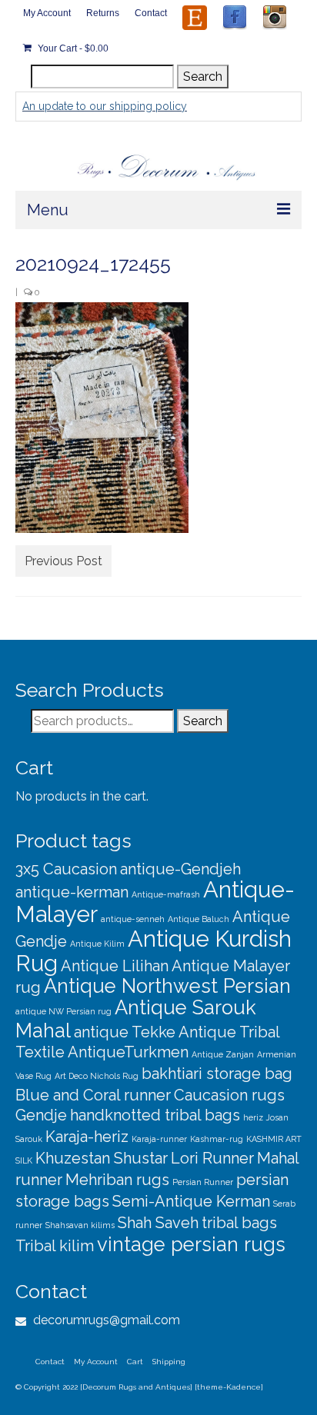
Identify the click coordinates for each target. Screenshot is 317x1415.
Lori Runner (212, 1158)
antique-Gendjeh (180, 869)
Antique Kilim (97, 943)
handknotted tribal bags (155, 1115)
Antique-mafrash (166, 894)
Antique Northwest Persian (167, 985)
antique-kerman (71, 892)
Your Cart (71, 48)
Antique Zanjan (223, 1054)
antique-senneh (133, 919)
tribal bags (239, 1223)
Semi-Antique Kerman (191, 1201)
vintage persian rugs (191, 1244)
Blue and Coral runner (93, 1095)
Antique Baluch (198, 919)
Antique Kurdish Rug (153, 951)
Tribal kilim (54, 1246)
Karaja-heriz (86, 1136)
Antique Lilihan (115, 966)
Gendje (41, 1115)
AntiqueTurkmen (128, 1052)
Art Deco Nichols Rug (96, 1075)
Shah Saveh (158, 1223)
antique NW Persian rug (63, 1011)
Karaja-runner (159, 1139)
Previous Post (63, 561)
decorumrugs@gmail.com (105, 1320)
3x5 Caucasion (66, 869)
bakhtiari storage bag (217, 1073)
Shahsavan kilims (80, 1225)
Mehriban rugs (117, 1179)
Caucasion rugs (229, 1095)
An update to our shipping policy (104, 106)
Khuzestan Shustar (101, 1158)
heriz (253, 1117)
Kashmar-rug (216, 1139)
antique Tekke (124, 1032)
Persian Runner (202, 1182)
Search (202, 76)
